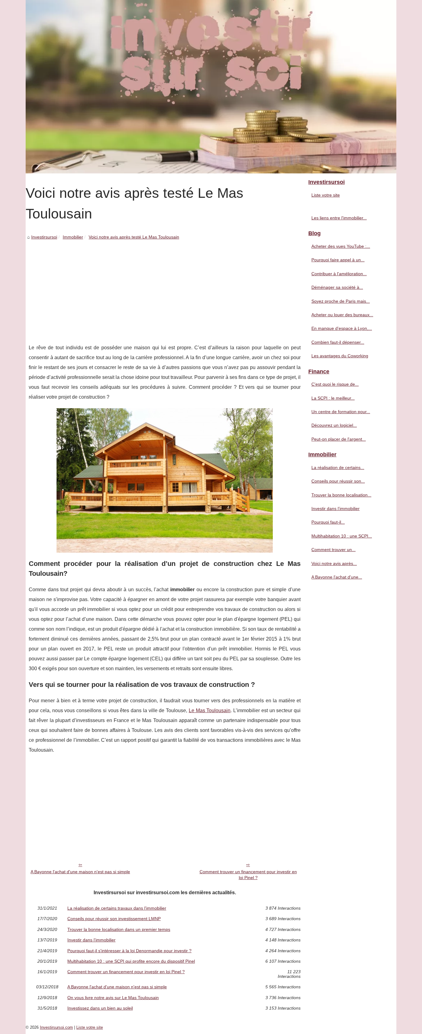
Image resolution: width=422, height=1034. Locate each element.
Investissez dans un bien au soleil (100, 1008)
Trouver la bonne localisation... (341, 494)
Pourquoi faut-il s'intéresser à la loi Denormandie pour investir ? (129, 951)
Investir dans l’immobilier (91, 940)
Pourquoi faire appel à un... (338, 259)
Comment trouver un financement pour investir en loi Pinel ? (248, 874)
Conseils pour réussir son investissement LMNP (114, 918)
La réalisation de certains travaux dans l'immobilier (116, 908)
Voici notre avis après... (334, 563)
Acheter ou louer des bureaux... (342, 314)
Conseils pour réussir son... (338, 481)
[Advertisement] (165, 287)
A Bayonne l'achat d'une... (336, 577)
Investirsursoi (44, 237)
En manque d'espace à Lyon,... (341, 328)
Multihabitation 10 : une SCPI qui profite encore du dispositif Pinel (131, 961)
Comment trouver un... (333, 549)
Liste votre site (325, 195)
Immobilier (73, 237)
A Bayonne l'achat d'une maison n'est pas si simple (80, 871)
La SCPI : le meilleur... (333, 398)
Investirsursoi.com (56, 1027)
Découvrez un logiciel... (334, 425)
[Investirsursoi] (211, 86)
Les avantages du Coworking (339, 355)
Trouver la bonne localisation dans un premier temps (118, 929)
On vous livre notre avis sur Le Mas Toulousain (113, 997)
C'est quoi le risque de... (335, 384)
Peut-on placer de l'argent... (338, 439)
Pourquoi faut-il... (328, 522)
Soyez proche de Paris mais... (340, 301)
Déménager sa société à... (337, 287)
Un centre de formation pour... (340, 411)
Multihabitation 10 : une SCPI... (341, 536)
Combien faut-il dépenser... (337, 342)
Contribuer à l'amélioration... (339, 273)
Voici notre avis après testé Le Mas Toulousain (134, 237)
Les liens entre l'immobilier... (339, 217)
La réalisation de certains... (337, 467)
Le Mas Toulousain (210, 710)
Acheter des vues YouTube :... (340, 246)
